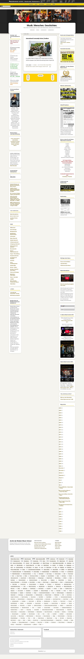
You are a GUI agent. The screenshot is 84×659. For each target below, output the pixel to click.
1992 (60, 523)
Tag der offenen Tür (30, 565)
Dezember (61, 468)
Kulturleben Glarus (67, 584)
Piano (65, 590)
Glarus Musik (55, 569)
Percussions (23, 584)
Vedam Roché (45, 66)
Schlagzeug (69, 565)
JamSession (57, 548)
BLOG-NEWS (61, 1)
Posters (70, 601)
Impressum (12, 632)
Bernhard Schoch (25, 607)
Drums (62, 571)
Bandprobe (25, 588)
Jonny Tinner (65, 599)
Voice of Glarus (62, 622)
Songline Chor (59, 620)
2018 (60, 427)
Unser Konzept (13, 229)
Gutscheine (13, 599)
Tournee (69, 580)
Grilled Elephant (31, 611)
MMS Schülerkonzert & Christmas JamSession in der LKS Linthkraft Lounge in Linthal (15, 204)
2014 (60, 437)
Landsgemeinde (15, 601)
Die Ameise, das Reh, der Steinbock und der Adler (19, 641)
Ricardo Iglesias (14, 592)
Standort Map (13, 265)
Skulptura (52, 580)
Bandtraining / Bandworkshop (13, 234)
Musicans (12, 588)
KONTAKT (73, 1)
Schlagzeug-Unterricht (14, 244)
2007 (60, 453)
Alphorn (61, 605)
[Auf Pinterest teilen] (30, 65)
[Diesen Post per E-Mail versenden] (26, 65)
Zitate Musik (12, 283)
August (61, 477)
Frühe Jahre (57, 547)
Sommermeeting (19, 567)
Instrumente (12, 236)
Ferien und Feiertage (14, 272)
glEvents (35, 624)
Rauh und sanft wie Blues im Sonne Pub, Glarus (65, 491)
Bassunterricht (13, 248)
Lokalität (12, 279)
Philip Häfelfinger (14, 618)
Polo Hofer (23, 618)
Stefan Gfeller (61, 580)
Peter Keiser (70, 573)
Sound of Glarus (55, 603)
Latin (24, 586)
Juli (60, 480)
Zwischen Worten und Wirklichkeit (16, 643)
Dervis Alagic (36, 571)
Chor (33, 607)
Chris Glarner (28, 567)
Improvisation (57, 584)
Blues (39, 565)
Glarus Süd (71, 561)
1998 (60, 516)
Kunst (72, 599)
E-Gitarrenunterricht (14, 242)
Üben (40, 624)
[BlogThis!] (27, 65)
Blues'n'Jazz (49, 567)
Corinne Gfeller (47, 607)
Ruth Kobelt (41, 573)
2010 (60, 446)
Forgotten (49, 588)
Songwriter (46, 603)
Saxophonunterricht (14, 255)
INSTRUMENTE (43, 1)
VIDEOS (66, 1)
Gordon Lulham (14, 611)
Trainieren (32, 622)
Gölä (64, 573)
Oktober (61, 472)
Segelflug (12, 644)
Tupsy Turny (39, 622)
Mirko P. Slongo (46, 563)
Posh (29, 618)
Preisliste (12, 260)
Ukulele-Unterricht (14, 240)
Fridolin (55, 588)
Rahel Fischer (49, 618)
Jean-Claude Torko (56, 599)
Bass (56, 567)
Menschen (32, 29)
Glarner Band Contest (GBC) (58, 563)
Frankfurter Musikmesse (67, 607)
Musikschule (35, 561)
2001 (60, 511)
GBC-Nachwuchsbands (15, 295)
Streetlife (66, 620)
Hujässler (12, 590)
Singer (35, 592)
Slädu (19, 588)
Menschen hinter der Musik (39, 542)
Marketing (69, 563)
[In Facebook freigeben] (29, 65)
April (60, 508)
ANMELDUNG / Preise (54, 1)
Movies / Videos (13, 267)
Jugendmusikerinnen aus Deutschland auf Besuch (65, 498)
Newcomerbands (22, 580)
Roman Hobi (69, 618)
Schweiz (21, 603)
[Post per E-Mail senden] (49, 66)
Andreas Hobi (69, 605)
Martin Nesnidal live (14, 214)
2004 (60, 461)
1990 (60, 526)
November (62, 470)
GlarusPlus (69, 609)
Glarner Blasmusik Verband (47, 609)
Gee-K (22, 609)
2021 (60, 420)
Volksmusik (69, 622)
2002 (60, 466)
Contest (39, 607)
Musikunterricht (13, 231)
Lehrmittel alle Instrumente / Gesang (14, 293)
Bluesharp (42, 584)
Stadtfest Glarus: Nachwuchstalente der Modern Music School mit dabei (14, 190)
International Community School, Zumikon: (66, 505)
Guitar (61, 588)
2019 (60, 424)
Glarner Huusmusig (60, 609)
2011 (60, 444)
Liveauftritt (36, 590)
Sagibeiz (21, 592)
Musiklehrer (26, 561)
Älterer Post (52, 77)
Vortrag (12, 624)
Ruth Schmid (13, 620)
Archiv (36, 4)
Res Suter (62, 618)
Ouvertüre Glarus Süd (16, 571)
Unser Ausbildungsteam (13, 263)
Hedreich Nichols (21, 599)
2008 (60, 451)
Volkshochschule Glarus (65, 265)
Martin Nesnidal (13, 165)
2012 (60, 441)
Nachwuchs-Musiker (27, 573)
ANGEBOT (48, 1)
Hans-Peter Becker (48, 611)
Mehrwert (12, 646)
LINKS (69, 1)
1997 (60, 519)
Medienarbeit (41, 4)
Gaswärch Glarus (14, 609)
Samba (29, 620)
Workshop (69, 567)
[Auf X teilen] (28, 65)
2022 (60, 417)
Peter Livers (62, 601)
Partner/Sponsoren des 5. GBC (66, 399)
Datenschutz (12, 633)
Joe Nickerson (70, 571)
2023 (60, 415)
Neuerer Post (28, 77)
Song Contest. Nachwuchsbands (47, 620)
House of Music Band (15, 569)
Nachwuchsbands (45, 571)
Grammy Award (22, 611)
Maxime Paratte (54, 582)
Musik (12, 565)
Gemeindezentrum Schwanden (34, 569)
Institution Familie (39, 599)
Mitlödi (62, 569)
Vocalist (29, 605)
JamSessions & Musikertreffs (40, 548)
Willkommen (12, 227)
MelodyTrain (50, 586)
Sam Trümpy (49, 573)
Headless (64, 611)
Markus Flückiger (44, 590)
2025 (60, 410)
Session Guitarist (32, 584)
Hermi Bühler (32, 582)
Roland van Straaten (33, 580)
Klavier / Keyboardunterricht (14, 251)
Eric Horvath (24, 582)
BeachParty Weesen (15, 607)
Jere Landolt (20, 590)
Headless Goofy (68, 588)
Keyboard (62, 567)
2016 (60, 432)
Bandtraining (32, 588)
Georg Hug (29, 609)
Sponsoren (63, 603)
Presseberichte (53, 561)
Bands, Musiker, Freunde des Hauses (14, 281)
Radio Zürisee (41, 618)
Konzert (41, 64)
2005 (60, 458)
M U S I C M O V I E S (14, 216)
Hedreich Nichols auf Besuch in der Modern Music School (14, 185)
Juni (60, 482)
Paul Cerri (55, 601)
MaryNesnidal (41, 586)
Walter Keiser (57, 544)
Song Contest (38, 603)
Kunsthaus (13, 580)
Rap (56, 618)
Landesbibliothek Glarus (15, 586)
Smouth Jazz (35, 620)
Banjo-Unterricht (13, 238)
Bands (24, 569)
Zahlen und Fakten (37, 605)
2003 (60, 463)
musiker (54, 565)
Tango (72, 620)
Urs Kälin (46, 622)
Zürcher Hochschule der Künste (51, 605)
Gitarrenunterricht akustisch (14, 246)
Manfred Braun (55, 571)
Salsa (19, 620)
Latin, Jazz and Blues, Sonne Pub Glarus (66, 495)
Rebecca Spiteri (32, 66)
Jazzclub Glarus (63, 263)
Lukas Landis (31, 601)
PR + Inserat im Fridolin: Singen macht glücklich (15, 194)
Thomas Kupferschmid (23, 622)
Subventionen (69, 592)
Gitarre (36, 567)
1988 (60, 531)
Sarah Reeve (28, 592)
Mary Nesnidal (19, 565)
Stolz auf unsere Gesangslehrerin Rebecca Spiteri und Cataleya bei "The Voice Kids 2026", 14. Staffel (15, 198)
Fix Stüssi (49, 584)
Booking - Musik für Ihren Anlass (14, 270)
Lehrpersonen (51, 29)
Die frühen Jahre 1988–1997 (40, 545)
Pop (35, 573)
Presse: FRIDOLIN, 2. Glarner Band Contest (66, 488)
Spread (70, 603)
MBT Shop (39, 601)
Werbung (61, 565)
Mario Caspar (46, 64)
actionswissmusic (27, 624)
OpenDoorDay (70, 569)
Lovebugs (23, 601)
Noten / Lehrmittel (14, 277)
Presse (54, 4)
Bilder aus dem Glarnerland (66, 397)
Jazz (42, 567)
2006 (60, 456)
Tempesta (14, 622)
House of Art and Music (65, 261)
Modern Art (58, 586)
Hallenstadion (39, 611)
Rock (12, 567)
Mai (60, 485)
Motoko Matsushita (68, 586)
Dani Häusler (41, 588)
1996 (60, 521)
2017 (60, 429)
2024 (60, 412)
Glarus (44, 561)
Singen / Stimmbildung (15, 253)
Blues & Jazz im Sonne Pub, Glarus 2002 (65, 502)
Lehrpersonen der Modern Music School (42, 544)
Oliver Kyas (14, 584)
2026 (60, 408)
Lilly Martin (28, 590)
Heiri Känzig (70, 611)
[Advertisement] (67, 237)
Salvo (24, 620)
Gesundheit (36, 609)
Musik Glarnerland (16, 573)
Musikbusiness (47, 601)
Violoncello (22, 605)
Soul (53, 592)
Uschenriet (53, 622)
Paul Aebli (58, 590)
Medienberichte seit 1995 (39, 547)
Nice (52, 590)
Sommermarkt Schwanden (44, 592)
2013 (60, 439)
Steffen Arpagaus (39, 66)
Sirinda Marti (29, 603)
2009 (60, 449)
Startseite (31, 4)
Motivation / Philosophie (12, 275)
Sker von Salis (44, 580)
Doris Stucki (56, 607)
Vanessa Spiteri (14, 605)
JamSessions (48, 4)
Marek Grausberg (32, 586)
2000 (60, 514)
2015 (60, 434)
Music (61, 582)
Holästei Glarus (30, 599)
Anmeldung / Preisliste (67, 176)
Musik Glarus (46, 565)
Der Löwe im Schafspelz (14, 640)
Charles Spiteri (58, 573)
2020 (60, 422)
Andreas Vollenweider (15, 582)
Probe (70, 590)
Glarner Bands (46, 569)
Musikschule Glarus (69, 582)
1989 (60, 528)
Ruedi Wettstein (14, 603)
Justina (39, 582)
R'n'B (34, 618)
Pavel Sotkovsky (27, 571)
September (62, 475)
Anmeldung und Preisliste (13, 258)
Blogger (44, 651)
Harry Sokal (57, 611)
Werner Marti (18, 624)
